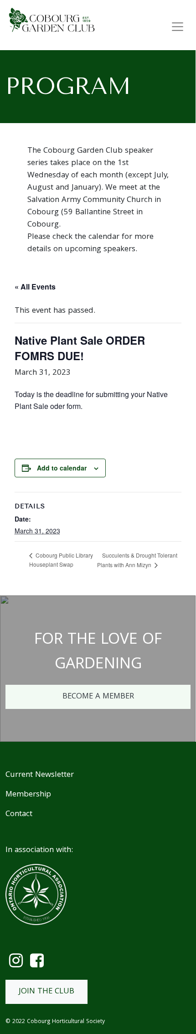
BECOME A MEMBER (98, 696)
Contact (18, 814)
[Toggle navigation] (178, 27)
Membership (28, 794)
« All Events (35, 286)
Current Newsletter (39, 775)
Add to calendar (62, 467)
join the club (46, 991)
